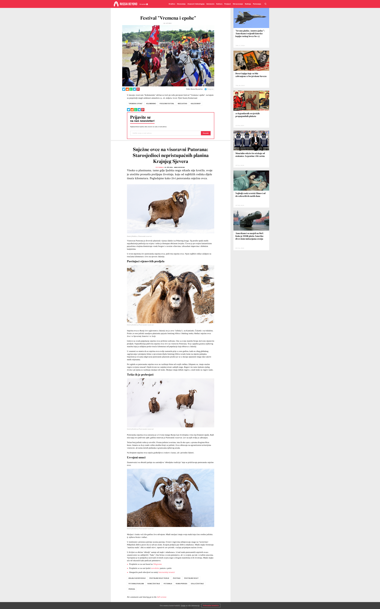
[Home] (116, 4)
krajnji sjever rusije (137, 578)
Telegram (210, 89)
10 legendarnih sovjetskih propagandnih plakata (247, 115)
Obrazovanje (238, 4)
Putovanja (257, 4)
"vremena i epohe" (136, 104)
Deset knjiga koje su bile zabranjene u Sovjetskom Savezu (250, 75)
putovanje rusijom (136, 584)
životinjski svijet (191, 578)
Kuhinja (248, 4)
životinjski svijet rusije (159, 578)
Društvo (172, 4)
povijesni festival (167, 104)
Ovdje (183, 606)
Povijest (227, 4)
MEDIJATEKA (182, 104)
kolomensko (151, 104)
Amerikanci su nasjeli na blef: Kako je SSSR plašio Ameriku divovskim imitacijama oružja (249, 236)
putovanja (168, 584)
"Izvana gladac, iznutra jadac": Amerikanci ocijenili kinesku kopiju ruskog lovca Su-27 (250, 34)
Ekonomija (181, 4)
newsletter (155, 568)
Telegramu (157, 564)
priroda (132, 589)
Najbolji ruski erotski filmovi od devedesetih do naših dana (250, 194)
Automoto (210, 4)
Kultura (219, 4)
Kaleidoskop (196, 104)
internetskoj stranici (166, 572)
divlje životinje (197, 584)
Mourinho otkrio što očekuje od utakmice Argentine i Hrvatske (250, 154)
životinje (176, 578)
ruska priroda (181, 584)
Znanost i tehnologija (195, 4)
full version (161, 597)
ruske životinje (153, 584)
